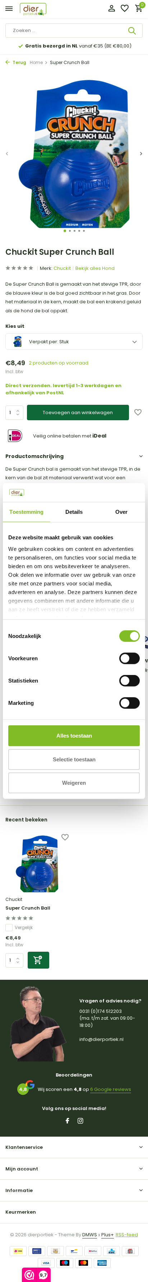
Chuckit (62, 268)
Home (36, 62)
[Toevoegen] (38, 960)
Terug (18, 62)
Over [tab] (121, 512)
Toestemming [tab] (26, 512)
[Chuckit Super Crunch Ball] (37, 863)
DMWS (89, 1234)
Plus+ (107, 1234)
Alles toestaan (74, 736)
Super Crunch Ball (27, 908)
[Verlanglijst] (125, 9)
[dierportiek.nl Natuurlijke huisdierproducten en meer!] (41, 9)
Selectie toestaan (74, 759)
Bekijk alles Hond (95, 268)
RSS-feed (127, 1234)
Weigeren (74, 783)
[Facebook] (67, 1121)
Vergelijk (24, 927)
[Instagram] (80, 1121)
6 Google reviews (110, 1089)
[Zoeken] (132, 30)
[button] (65, 231)
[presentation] (7, 153)
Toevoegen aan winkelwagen (78, 412)
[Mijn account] (111, 9)
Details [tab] (74, 512)
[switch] (129, 658)
